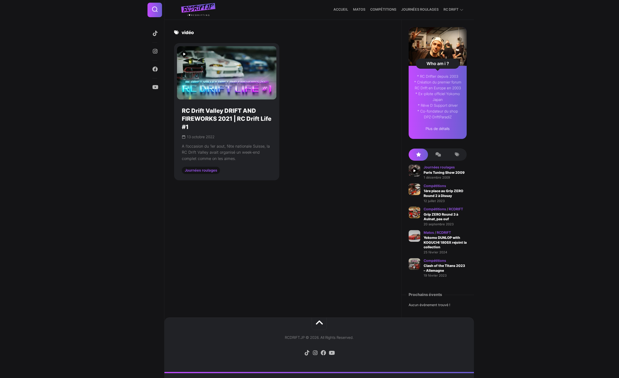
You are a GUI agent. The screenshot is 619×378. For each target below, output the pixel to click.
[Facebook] (155, 69)
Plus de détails (438, 128)
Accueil (340, 9)
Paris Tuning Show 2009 (444, 172)
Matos (359, 9)
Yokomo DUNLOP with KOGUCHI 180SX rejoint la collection (445, 242)
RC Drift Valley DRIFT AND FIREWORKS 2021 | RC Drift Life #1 (226, 118)
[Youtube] (155, 87)
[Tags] (457, 155)
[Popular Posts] (418, 155)
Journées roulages (420, 9)
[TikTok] (155, 33)
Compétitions (383, 9)
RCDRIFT (456, 209)
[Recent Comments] (437, 155)
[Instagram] (155, 51)
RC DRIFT (450, 9)
